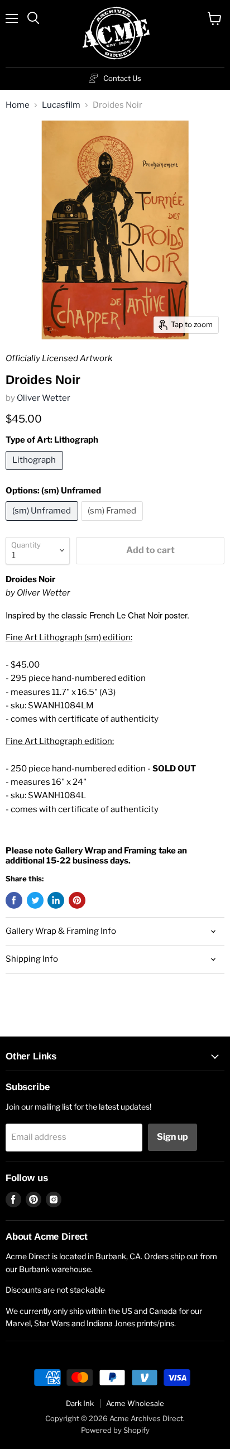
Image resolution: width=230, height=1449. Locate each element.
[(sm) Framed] (113, 524)
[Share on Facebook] (14, 900)
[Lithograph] (36, 473)
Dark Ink (80, 1403)
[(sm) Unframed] (43, 524)
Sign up (172, 1136)
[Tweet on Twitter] (35, 900)
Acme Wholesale (135, 1403)
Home (18, 105)
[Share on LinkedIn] (55, 900)
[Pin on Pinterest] (77, 900)
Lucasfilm (61, 105)
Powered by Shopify (115, 1430)
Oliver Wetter (43, 398)
